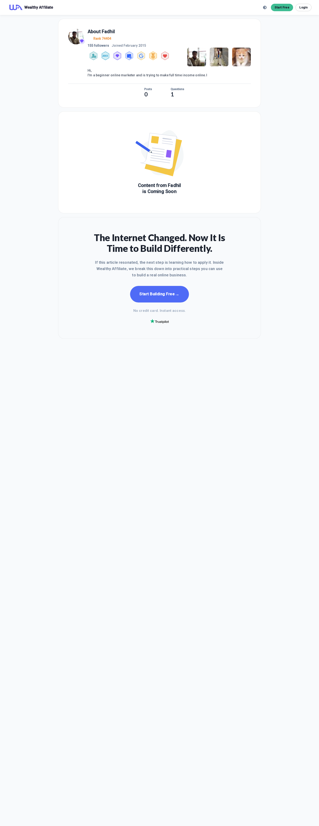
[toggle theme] (265, 7)
